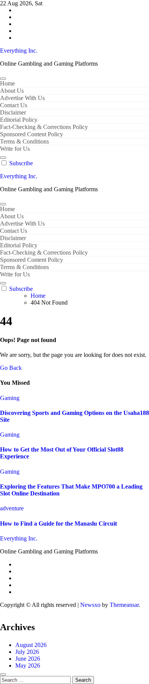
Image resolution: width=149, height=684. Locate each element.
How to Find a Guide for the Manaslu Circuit (58, 523)
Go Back (11, 368)
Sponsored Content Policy (31, 134)
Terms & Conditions (24, 141)
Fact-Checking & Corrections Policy (44, 127)
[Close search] (3, 674)
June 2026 (27, 658)
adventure (12, 508)
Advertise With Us (22, 98)
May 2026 (27, 665)
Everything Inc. (18, 50)
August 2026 (31, 645)
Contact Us (13, 105)
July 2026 (27, 652)
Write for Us (15, 148)
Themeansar (124, 605)
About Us (12, 90)
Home (7, 83)
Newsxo (90, 605)
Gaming (9, 398)
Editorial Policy (18, 119)
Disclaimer (13, 112)
